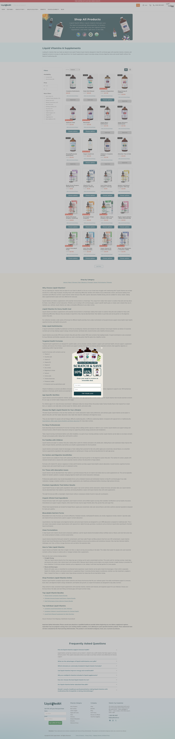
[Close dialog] (101, 348)
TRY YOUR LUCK (87, 393)
